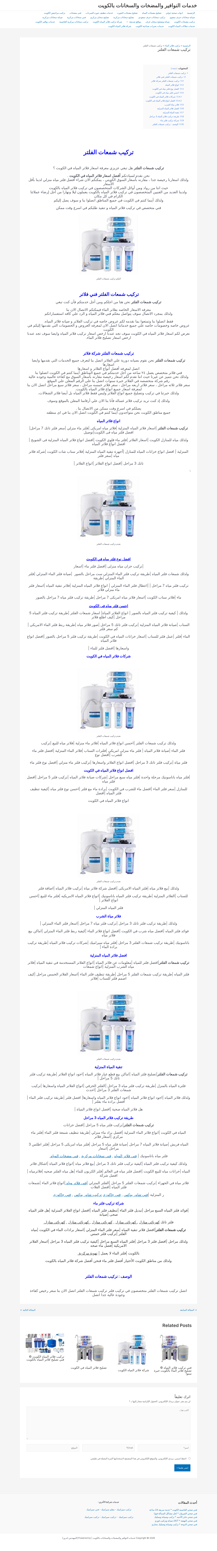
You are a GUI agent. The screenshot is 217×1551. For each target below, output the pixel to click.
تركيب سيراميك (124, 1509)
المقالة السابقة (188, 1310)
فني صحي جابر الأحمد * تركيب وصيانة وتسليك (175, 1517)
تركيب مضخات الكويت (184, 21)
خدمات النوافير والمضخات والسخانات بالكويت (147, 5)
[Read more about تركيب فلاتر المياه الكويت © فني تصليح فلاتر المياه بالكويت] (45, 1343)
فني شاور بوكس (136, 1195)
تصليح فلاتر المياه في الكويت (89, 1367)
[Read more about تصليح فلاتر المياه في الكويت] (89, 1348)
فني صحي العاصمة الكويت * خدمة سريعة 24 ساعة (173, 1509)
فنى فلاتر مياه (76, 1183)
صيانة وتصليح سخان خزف (158, 21)
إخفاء (174, 68)
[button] (128, 22)
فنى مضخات (75, 12)
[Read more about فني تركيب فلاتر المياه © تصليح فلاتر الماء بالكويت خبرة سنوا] (174, 1348)
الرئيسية (191, 12)
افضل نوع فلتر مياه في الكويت (108, 559)
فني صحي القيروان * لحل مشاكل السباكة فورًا (175, 1513)
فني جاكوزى (62, 1195)
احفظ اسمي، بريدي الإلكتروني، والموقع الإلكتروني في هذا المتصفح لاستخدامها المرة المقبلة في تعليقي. (138, 1458)
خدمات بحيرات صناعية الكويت (150, 26)
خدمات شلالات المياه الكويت (181, 26)
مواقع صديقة (135, 21)
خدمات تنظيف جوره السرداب (99, 12)
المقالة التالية (27, 1310)
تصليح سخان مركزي (99, 17)
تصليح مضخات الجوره (127, 12)
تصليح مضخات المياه (151, 12)
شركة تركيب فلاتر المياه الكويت (107, 21)
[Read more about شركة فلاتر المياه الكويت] (132, 1349)
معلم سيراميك (107, 1509)
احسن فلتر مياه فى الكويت (108, 606)
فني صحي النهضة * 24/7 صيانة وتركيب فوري (176, 1520)
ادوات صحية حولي (174, 12)
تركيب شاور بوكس (88, 1195)
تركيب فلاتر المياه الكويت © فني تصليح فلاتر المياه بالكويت (45, 1358)
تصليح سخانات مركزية (123, 17)
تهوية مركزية (87, 1253)
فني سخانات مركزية (76, 17)
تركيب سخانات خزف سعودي (151, 17)
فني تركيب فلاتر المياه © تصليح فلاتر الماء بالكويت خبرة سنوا (173, 1370)
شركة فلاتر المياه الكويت (119, 26)
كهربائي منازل (149, 1222)
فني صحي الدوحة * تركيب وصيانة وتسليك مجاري (174, 1524)
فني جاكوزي (112, 1195)
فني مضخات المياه (64, 1156)
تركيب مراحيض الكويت (54, 12)
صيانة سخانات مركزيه (52, 17)
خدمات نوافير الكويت (45, 21)
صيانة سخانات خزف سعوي (182, 17)
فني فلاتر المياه (125, 1156)
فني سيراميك (92, 1509)
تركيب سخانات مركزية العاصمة (73, 21)
